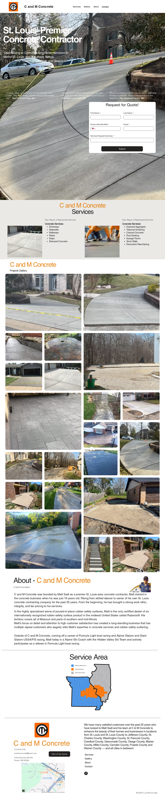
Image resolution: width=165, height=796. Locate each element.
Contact (88, 766)
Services (89, 754)
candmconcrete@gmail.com (25, 753)
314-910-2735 (19, 749)
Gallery (88, 758)
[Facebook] (86, 773)
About (88, 762)
